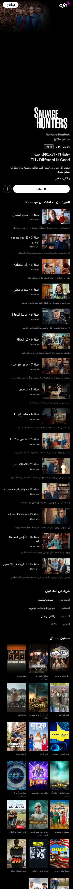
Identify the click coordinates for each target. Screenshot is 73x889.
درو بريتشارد (49, 608)
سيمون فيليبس (45, 599)
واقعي (44, 616)
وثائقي (51, 616)
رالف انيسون (35, 608)
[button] (10, 5)
